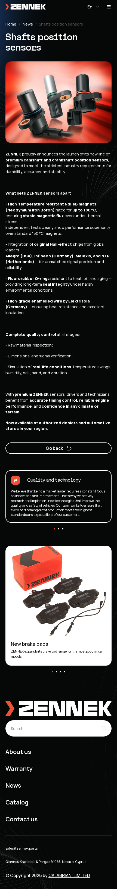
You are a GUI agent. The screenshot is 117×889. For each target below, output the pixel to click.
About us (18, 752)
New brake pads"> (22, 548)
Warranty (19, 769)
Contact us (21, 819)
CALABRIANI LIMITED (69, 875)
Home (10, 24)
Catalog (17, 802)
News (28, 24)
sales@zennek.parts (21, 848)
